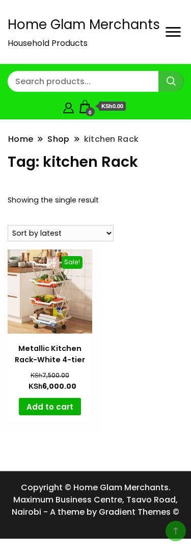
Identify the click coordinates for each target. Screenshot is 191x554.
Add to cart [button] (49, 406)
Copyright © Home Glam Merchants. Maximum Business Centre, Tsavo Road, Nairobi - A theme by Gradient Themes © (95, 500)
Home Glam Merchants (84, 24)
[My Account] (68, 106)
